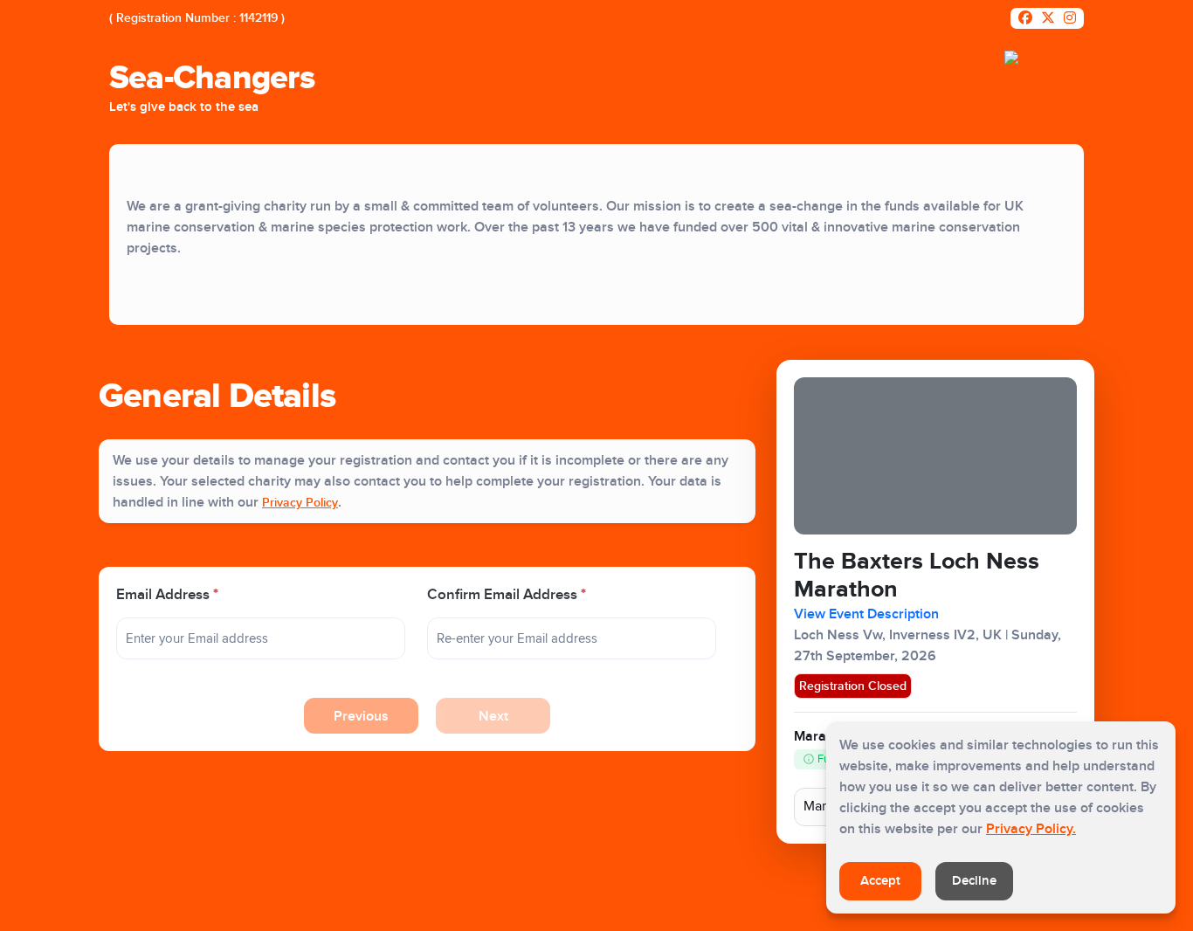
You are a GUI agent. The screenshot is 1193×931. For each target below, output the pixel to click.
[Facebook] (1025, 18)
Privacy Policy (300, 502)
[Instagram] (1070, 18)
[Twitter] (1048, 18)
